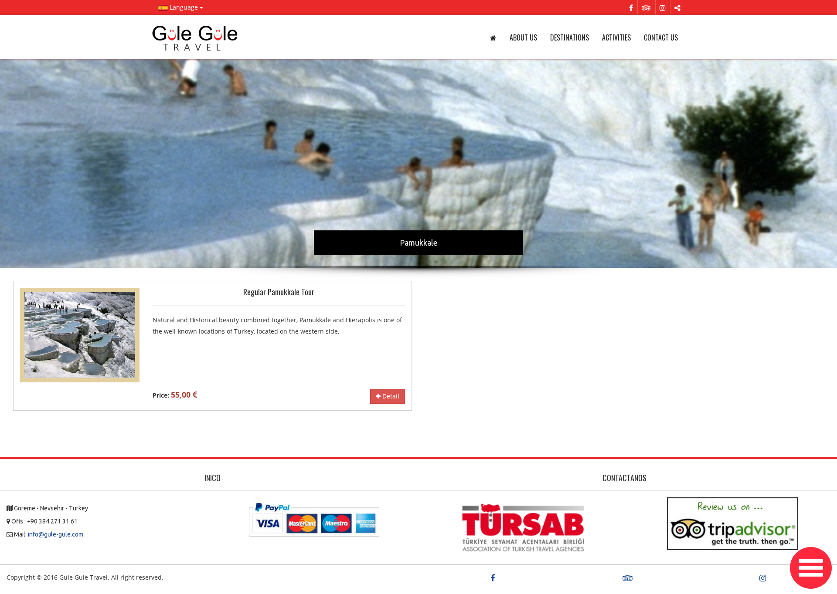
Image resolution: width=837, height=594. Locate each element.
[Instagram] (663, 7)
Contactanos (624, 477)
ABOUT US (523, 37)
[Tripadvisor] (646, 7)
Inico (212, 477)
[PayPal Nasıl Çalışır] (313, 519)
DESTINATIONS (569, 37)
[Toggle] (811, 568)
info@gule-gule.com (55, 534)
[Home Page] (196, 38)
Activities (616, 37)
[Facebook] (631, 7)
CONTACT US (661, 37)
